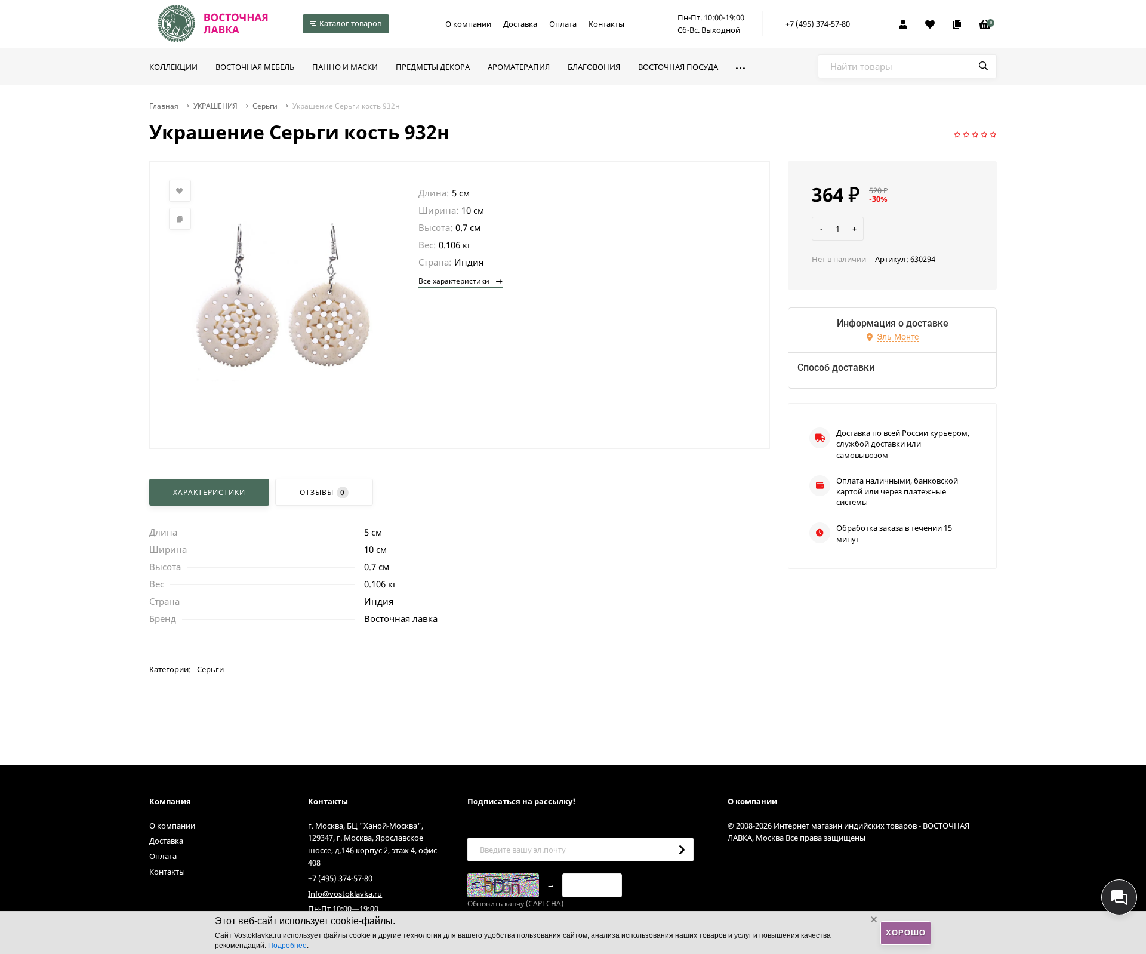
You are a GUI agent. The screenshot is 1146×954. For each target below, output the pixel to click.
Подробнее (287, 945)
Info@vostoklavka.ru (345, 893)
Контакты (606, 24)
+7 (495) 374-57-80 (817, 24)
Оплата (563, 24)
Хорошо (906, 932)
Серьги (265, 106)
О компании (468, 24)
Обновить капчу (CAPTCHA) (515, 903)
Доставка (520, 24)
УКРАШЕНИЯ (215, 106)
